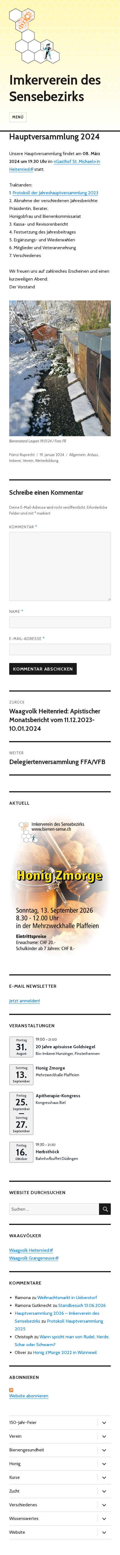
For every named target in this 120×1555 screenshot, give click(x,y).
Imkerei (15, 460)
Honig (14, 1463)
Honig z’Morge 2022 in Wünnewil (65, 1352)
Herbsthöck (47, 1151)
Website (17, 1532)
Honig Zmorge (50, 1068)
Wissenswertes (24, 1518)
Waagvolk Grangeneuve (32, 1258)
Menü (17, 117)
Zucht (14, 1491)
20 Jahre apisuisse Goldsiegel (65, 1046)
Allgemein (77, 454)
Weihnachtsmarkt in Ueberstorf (67, 1297)
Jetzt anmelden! (24, 1000)
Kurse (14, 1477)
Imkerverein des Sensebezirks (55, 88)
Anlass (92, 454)
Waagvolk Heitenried (29, 1250)
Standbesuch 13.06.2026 (82, 1305)
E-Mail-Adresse (27, 638)
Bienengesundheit (26, 1450)
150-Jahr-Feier (23, 1422)
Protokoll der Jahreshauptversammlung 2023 (55, 192)
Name (16, 611)
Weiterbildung (46, 460)
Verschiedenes (23, 1504)
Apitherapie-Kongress (58, 1095)
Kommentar (23, 527)
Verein (28, 460)
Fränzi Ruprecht (22, 454)
